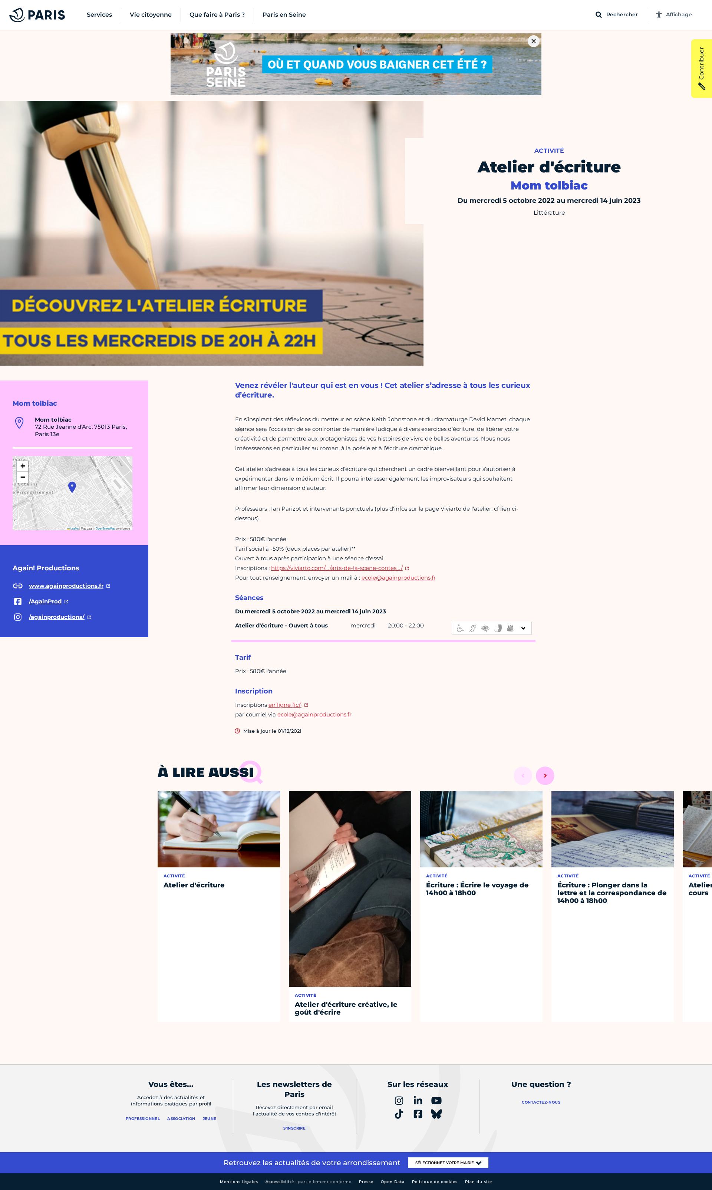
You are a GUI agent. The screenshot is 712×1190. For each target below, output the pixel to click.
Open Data (393, 1181)
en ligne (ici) (285, 704)
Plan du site (478, 1181)
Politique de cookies (435, 1181)
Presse (366, 1181)
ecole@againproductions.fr (399, 577)
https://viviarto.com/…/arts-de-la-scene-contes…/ (337, 567)
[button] (72, 487)
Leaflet (74, 528)
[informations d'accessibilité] (492, 628)
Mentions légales (239, 1181)
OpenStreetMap (105, 528)
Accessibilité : (309, 1181)
